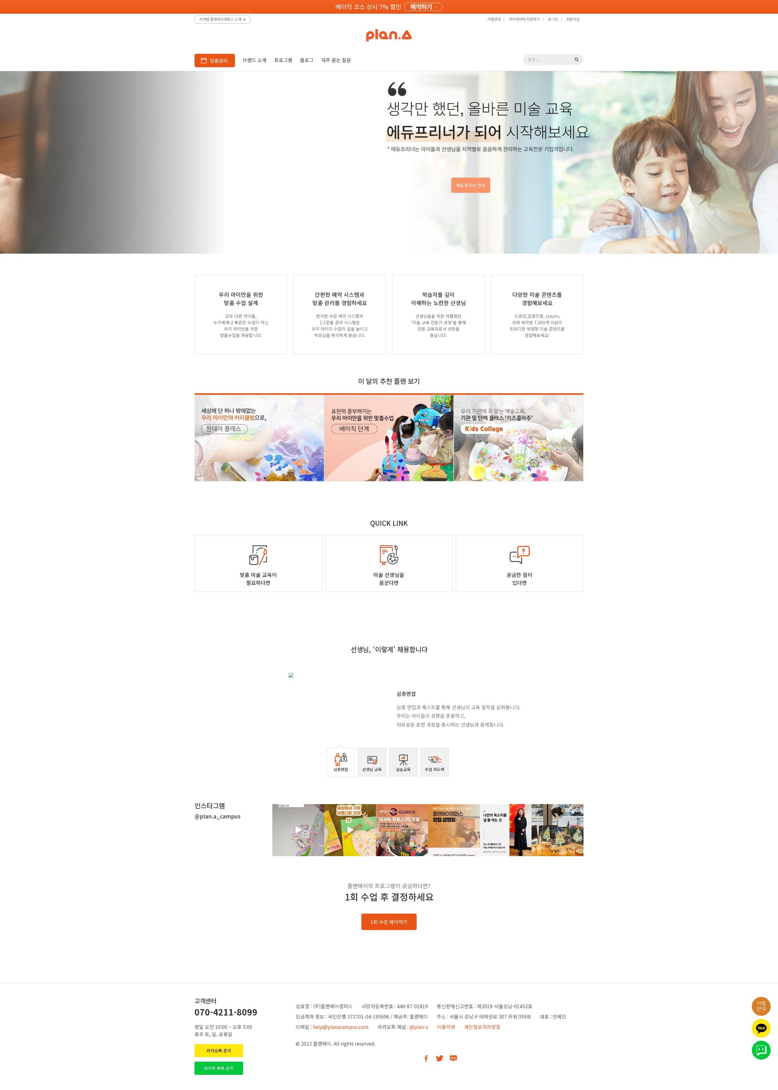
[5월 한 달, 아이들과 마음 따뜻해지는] (350, 830)
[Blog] (453, 1058)
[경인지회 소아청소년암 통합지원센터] (558, 830)
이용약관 (446, 1026)
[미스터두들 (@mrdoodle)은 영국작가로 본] (298, 830)
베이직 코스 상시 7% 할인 (368, 6)
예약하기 (421, 7)
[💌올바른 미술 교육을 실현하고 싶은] (454, 830)
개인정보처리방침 (482, 1026)
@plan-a (419, 1026)
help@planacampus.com (341, 1026)
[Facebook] (426, 1058)
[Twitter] (439, 1058)
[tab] (340, 762)
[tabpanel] (389, 703)
